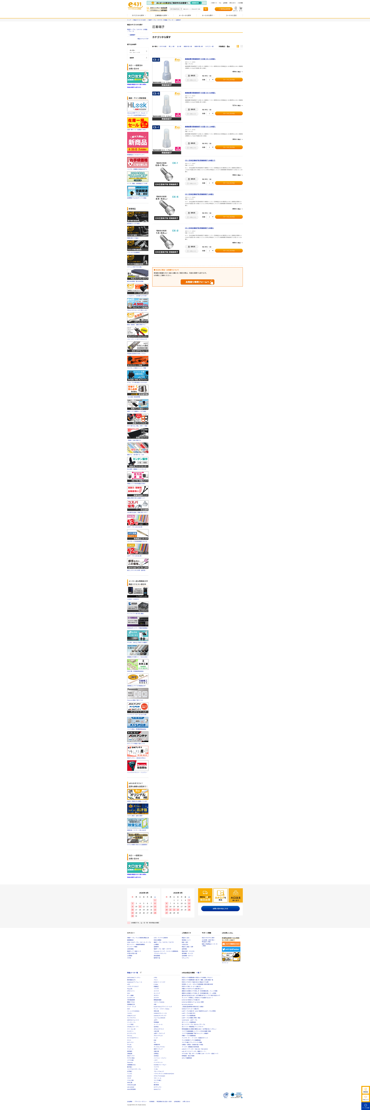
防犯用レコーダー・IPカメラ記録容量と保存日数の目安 (197, 984)
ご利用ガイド (214, 3)
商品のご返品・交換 (187, 947)
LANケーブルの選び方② (188, 1013)
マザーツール (157, 1078)
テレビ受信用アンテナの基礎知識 (191, 1040)
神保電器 (156, 1022)
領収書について (186, 940)
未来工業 (129, 1082)
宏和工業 (156, 1011)
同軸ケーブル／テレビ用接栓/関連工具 (138, 938)
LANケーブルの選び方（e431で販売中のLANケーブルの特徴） (199, 1011)
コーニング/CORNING (133, 1011)
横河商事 (156, 1085)
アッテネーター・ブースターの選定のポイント (195, 1038)
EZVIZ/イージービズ (159, 982)
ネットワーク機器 (132, 947)
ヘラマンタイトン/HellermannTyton (164, 1073)
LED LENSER (130, 1087)
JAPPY (155, 1020)
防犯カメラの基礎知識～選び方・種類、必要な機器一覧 (197, 980)
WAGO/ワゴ (157, 1089)
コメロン (129, 1013)
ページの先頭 (365, 1108)
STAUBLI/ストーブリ (133, 1027)
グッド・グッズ (131, 1006)
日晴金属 (129, 1053)
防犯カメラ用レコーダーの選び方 (191, 986)
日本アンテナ (131, 1056)
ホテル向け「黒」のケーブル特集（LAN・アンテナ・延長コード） (200, 1053)
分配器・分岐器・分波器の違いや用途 (192, 1044)
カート (241, 10)
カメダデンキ (131, 998)
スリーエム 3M (131, 1029)
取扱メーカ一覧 (133, 972)
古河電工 (129, 1071)
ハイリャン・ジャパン (160, 1058)
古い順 (179, 46)
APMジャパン (131, 991)
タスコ (129, 1040)
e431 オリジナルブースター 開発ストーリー (194, 1051)
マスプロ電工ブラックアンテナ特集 (192, 1042)
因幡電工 (156, 986)
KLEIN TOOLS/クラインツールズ (163, 1006)
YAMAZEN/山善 (131, 1085)
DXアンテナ (130, 1042)
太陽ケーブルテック (159, 1033)
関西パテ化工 (131, 1002)
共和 (155, 1004)
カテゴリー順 (209, 46)
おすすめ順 (162, 46)
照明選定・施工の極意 (188, 1056)
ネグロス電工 (131, 1058)
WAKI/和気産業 (131, 1089)
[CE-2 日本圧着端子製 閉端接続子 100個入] (166, 241)
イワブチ (156, 989)
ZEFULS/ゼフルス (159, 1029)
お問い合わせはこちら (220, 908)
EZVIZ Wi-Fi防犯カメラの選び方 (191, 1000)
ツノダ (156, 1038)
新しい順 (171, 46)
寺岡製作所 (157, 1044)
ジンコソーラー (131, 1022)
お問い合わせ (232, 3)
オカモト (156, 995)
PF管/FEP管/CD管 (132, 953)
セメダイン (130, 1031)
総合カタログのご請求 (208, 938)
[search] (205, 9)
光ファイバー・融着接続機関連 (136, 944)
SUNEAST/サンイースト (160, 1013)
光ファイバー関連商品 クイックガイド (192, 1027)
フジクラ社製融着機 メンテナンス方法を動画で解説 (196, 1031)
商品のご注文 (185, 938)
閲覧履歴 (365, 1092)
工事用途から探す (161, 15)
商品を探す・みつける (188, 951)
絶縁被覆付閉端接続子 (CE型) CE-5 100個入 (200, 93)
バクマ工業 (130, 1060)
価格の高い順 (199, 46)
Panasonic (130, 1062)
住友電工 (156, 1027)
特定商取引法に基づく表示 (164, 1101)
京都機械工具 (131, 1004)
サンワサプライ (131, 1018)
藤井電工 (129, 1067)
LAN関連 (156, 944)
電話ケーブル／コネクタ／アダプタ (164, 942)
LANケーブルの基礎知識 (188, 1015)
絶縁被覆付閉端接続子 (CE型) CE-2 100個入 (200, 59)
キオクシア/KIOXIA (159, 1002)
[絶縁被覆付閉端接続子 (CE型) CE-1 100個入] (166, 139)
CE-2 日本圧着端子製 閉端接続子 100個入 (199, 228)
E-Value (156, 984)
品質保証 (184, 949)
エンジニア (157, 993)
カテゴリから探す (138, 15)
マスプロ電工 (157, 1080)
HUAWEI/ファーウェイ (160, 1065)
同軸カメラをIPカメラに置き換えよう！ (193, 989)
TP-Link (129, 1044)
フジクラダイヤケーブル (134, 1069)
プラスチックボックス (160, 953)
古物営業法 (177, 1101)
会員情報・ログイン (187, 955)
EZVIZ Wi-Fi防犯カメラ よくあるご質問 (193, 1002)
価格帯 (132, 58)
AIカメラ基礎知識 (187, 1058)
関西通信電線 (157, 1000)
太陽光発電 (130, 949)
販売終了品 (157, 958)
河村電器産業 (131, 1000)
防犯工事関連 (157, 940)
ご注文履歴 (240, 3)
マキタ (129, 1078)
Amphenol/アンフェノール (134, 982)
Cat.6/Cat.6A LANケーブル (189, 1020)
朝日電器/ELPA (131, 980)
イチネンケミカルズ (132, 986)
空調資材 (156, 947)
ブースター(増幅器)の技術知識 (190, 1047)
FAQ (220, 3)
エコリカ (156, 991)
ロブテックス (157, 1087)
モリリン (156, 1082)
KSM (128, 1009)
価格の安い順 (188, 46)
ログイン (235, 10)
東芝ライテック (158, 1049)
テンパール (130, 1049)
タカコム (129, 1035)
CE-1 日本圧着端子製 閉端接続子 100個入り (200, 160)
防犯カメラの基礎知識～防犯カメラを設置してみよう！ (197, 977)
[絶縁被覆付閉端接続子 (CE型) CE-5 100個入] (166, 106)
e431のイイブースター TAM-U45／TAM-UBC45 (195, 1049)
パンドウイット (158, 1062)
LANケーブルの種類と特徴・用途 (191, 1018)
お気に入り (193, 80)
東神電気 (129, 1051)
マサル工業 (130, 1080)
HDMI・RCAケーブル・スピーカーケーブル (139, 942)
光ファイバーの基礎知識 (189, 1022)
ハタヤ (156, 1060)
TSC (155, 1042)
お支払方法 (185, 944)
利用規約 (151, 1101)
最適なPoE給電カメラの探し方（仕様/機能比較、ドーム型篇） (199, 993)
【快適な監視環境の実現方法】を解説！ (193, 1006)
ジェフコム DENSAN (159, 1018)
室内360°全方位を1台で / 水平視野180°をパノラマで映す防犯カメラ (201, 995)
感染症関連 (157, 955)
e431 (128, 984)
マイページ (225, 963)
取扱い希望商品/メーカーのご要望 (209, 945)
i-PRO (155, 977)
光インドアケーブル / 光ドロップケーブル (193, 1024)
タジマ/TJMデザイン (133, 1038)
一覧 (197, 972)
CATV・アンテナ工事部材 (161, 938)
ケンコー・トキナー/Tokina (161, 1009)
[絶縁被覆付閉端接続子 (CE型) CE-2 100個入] (166, 72)
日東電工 (156, 1053)
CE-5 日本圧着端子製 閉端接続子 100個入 (199, 194)
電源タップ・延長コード (134, 951)
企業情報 (225, 3)
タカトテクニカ (158, 1035)
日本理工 (156, 1056)
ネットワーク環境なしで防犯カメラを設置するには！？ (197, 998)
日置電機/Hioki (131, 1065)
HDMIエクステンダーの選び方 (190, 1009)
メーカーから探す (185, 15)
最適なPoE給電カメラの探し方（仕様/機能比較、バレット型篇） (200, 991)
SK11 (128, 993)
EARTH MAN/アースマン (133, 977)
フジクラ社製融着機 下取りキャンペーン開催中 (195, 1033)
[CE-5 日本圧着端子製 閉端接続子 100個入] (166, 207)
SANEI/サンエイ (131, 1015)
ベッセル (129, 1073)
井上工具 (129, 989)
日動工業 (156, 1051)
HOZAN (129, 1076)
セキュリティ (185, 958)
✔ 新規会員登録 (224, 9)
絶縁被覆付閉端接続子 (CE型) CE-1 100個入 (200, 126)
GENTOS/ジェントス (133, 1020)
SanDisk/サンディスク (160, 1015)
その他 (129, 958)
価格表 (193, 75)
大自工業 (156, 1031)
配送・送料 (185, 942)
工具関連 (129, 955)
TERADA (129, 1047)
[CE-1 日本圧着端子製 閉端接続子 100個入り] (166, 173)
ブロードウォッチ (159, 1071)
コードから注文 (231, 15)
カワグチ (156, 998)
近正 (155, 1040)
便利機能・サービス (187, 953)
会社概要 (129, 1101)
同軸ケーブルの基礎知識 (189, 1035)
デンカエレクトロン (159, 1047)
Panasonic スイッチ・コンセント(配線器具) (166, 951)
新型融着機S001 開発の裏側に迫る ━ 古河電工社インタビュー (199, 1029)
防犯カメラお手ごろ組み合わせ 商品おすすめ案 (195, 982)
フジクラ (156, 1067)
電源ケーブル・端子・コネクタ (162, 949)
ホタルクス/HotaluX (159, 1076)
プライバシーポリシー (141, 1101)
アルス (156, 980)
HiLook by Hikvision (187, 1004)
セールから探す (207, 15)
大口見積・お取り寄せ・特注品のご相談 (209, 941)
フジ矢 (156, 1069)
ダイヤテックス (131, 1033)
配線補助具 (130, 940)
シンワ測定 (130, 1024)
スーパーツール (158, 1024)
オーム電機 (130, 995)
